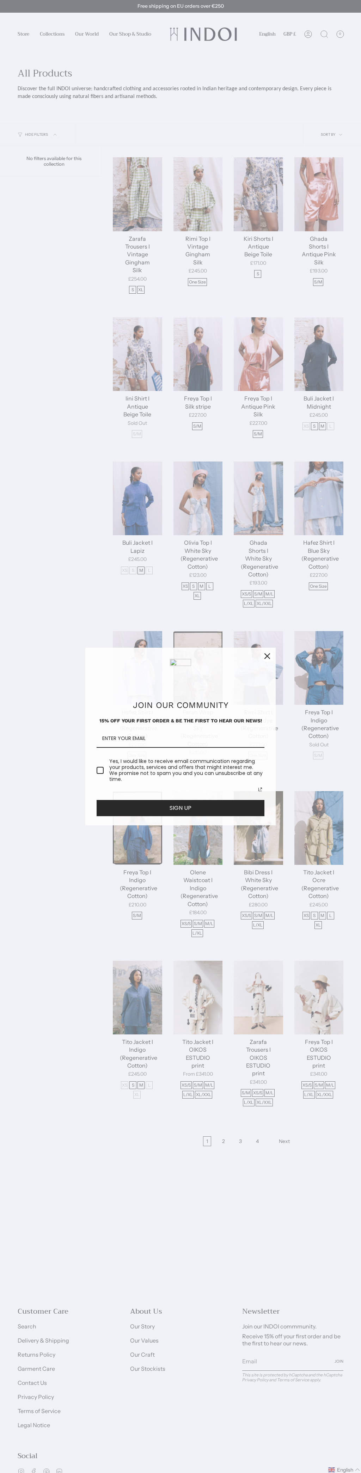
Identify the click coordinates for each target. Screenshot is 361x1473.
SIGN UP (180, 808)
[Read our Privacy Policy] (260, 789)
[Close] (267, 656)
